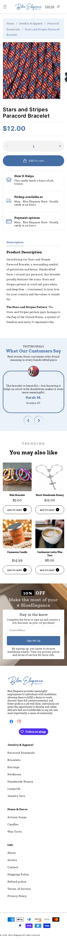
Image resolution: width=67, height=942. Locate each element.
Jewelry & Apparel (31, 23)
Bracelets (13, 760)
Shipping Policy (18, 874)
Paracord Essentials (21, 752)
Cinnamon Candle (17, 552)
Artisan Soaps (17, 817)
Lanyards (13, 788)
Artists (12, 860)
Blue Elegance (15, 935)
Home (10, 23)
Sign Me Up (33, 640)
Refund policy (16, 881)
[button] (5, 7)
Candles (12, 824)
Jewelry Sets (16, 796)
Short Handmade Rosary (50, 495)
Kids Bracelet (17, 495)
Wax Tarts (14, 831)
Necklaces (14, 774)
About (11, 852)
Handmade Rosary (20, 781)
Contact (12, 867)
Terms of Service (19, 888)
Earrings (13, 767)
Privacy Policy (17, 896)
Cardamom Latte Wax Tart (50, 554)
